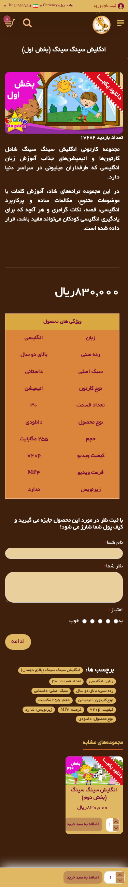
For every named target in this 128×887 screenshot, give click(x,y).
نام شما (115, 543)
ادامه (18, 642)
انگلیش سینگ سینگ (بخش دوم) (94, 794)
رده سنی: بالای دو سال (94, 691)
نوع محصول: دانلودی (96, 719)
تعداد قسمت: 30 (66, 681)
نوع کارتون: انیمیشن (95, 700)
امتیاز (117, 610)
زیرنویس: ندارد (38, 710)
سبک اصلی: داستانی (51, 691)
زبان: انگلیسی (101, 681)
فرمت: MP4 (71, 710)
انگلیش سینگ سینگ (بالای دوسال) (50, 670)
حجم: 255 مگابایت (54, 700)
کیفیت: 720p (101, 710)
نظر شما (114, 566)
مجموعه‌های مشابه (103, 743)
